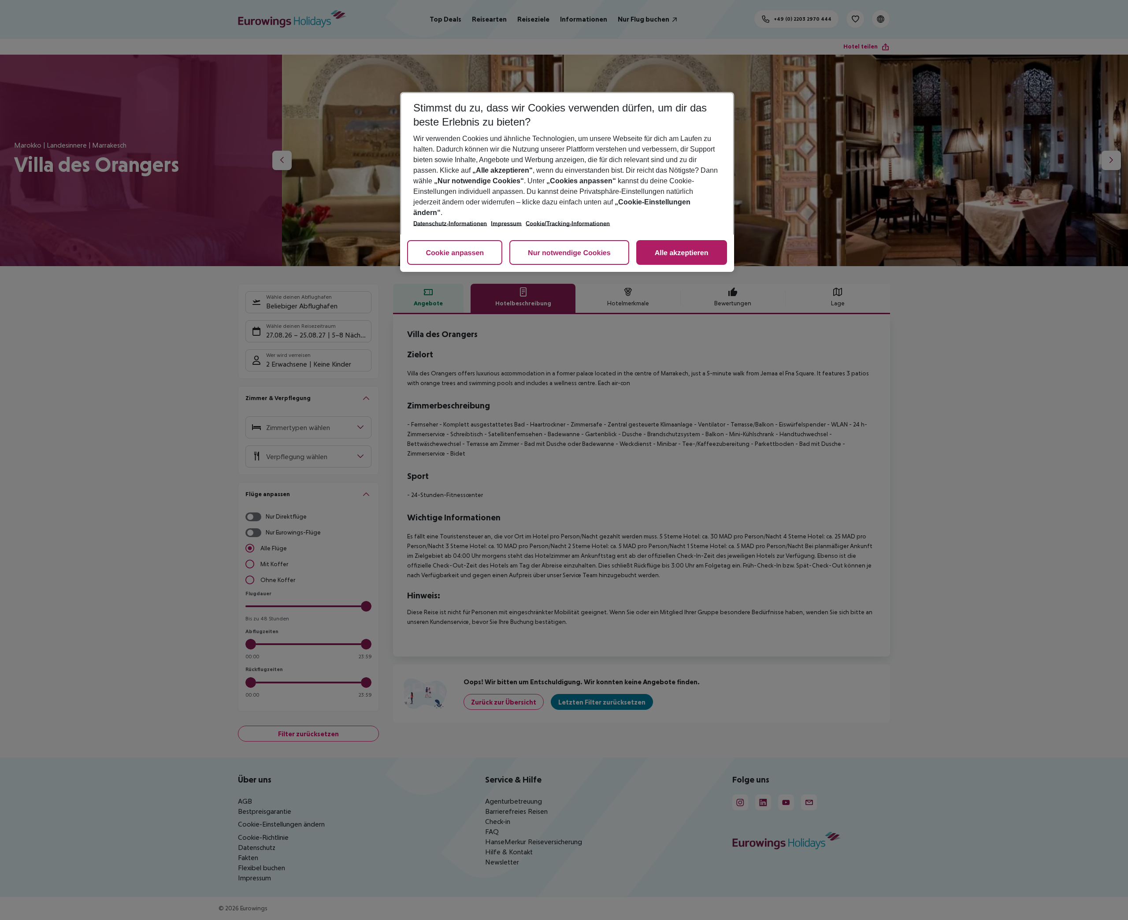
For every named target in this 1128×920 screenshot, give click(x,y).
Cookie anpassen (455, 253)
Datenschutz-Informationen (450, 223)
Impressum (506, 223)
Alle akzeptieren (682, 253)
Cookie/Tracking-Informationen (568, 223)
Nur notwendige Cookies (569, 253)
